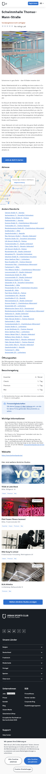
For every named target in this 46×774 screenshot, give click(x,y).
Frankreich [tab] (6, 657)
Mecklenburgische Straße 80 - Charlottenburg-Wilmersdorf (24, 228)
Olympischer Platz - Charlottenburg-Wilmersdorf (21, 264)
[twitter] (14, 631)
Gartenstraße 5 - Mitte (12, 321)
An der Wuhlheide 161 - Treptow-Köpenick (19, 329)
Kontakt (5, 701)
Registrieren (33, 3)
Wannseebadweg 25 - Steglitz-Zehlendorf (19, 301)
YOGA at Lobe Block (10, 487)
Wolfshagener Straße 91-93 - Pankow (17, 280)
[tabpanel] (23, 383)
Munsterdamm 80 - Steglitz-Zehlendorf (18, 251)
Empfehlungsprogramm (32, 705)
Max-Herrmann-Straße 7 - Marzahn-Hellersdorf (20, 236)
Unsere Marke (7, 709)
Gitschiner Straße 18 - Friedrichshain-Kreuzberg (20, 257)
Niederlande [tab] (7, 663)
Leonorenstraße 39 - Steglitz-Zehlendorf (18, 272)
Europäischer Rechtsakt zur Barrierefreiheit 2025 (12, 719)
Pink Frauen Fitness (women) (13, 519)
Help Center (7, 735)
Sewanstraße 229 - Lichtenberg (15, 306)
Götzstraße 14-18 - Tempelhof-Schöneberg (19, 282)
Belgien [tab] (5, 647)
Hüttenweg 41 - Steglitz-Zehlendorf (16, 313)
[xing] (23, 631)
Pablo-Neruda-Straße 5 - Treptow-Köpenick (19, 319)
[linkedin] (9, 631)
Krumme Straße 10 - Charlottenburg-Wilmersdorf (21, 223)
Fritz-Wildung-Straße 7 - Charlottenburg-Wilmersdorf (23, 269)
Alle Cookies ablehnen (13, 761)
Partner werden (30, 698)
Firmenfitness (29, 694)
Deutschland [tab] (7, 652)
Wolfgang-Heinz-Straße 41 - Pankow (17, 218)
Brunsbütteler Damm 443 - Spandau (17, 316)
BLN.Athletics (7, 584)
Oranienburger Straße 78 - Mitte (15, 275)
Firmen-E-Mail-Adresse (24, 406)
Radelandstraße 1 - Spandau (14, 220)
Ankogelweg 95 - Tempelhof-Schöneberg (18, 254)
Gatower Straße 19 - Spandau (14, 213)
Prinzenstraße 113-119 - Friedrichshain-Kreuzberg (21, 288)
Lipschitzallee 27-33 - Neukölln (15, 298)
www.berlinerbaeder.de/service (34, 445)
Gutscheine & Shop (9, 713)
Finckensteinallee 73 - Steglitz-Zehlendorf (19, 244)
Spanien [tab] (5, 673)
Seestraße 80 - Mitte (12, 290)
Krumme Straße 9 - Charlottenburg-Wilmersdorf (21, 303)
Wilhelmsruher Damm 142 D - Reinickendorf (19, 308)
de (41, 3)
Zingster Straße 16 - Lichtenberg (15, 326)
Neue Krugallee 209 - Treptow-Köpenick (18, 262)
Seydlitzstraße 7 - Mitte (12, 231)
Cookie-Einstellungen (23, 769)
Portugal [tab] (5, 668)
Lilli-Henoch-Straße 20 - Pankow (16, 241)
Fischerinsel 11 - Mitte (12, 267)
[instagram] (4, 631)
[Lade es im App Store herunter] (10, 624)
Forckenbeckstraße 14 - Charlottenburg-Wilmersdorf (22, 324)
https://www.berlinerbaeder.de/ (12, 455)
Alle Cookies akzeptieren (33, 761)
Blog (4, 705)
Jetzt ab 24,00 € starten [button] (14, 160)
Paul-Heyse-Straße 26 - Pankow (15, 293)
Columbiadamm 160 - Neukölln (15, 295)
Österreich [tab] (6, 679)
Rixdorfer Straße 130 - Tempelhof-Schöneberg (20, 238)
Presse (5, 698)
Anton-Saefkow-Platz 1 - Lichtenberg (17, 259)
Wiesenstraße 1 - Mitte (12, 285)
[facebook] (19, 631)
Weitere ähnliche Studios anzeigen (23, 602)
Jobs (4, 694)
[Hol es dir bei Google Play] (25, 624)
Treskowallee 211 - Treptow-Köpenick (17, 225)
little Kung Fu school (10, 552)
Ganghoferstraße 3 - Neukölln (15, 233)
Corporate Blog (30, 701)
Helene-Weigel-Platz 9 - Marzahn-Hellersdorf (20, 334)
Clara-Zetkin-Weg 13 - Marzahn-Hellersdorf (19, 246)
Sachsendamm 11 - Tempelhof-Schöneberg (19, 215)
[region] (23, 756)
